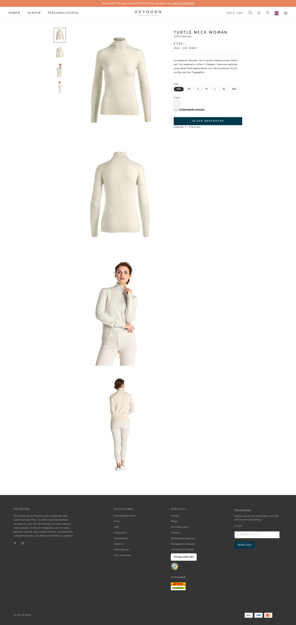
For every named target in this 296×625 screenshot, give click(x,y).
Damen (14, 13)
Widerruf (118, 544)
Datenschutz (121, 538)
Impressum (120, 533)
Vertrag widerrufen (184, 557)
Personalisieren (63, 13)
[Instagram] (23, 543)
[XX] (285, 13)
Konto (117, 521)
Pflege (174, 521)
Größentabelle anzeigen (192, 109)
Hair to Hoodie (122, 555)
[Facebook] (15, 543)
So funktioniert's (179, 527)
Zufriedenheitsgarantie (183, 538)
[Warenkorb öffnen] (259, 13)
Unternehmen (121, 550)
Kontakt (175, 516)
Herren (34, 13)
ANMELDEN (244, 545)
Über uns (234, 13)
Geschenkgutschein (124, 516)
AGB (116, 527)
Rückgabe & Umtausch (183, 544)
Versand (175, 533)
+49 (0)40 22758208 (182, 550)
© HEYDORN (22, 615)
